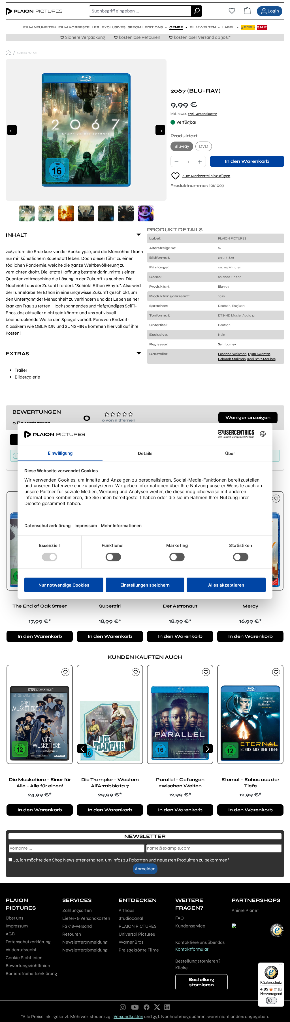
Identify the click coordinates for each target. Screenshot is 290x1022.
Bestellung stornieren (201, 982)
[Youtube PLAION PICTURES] (134, 1007)
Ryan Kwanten (259, 354)
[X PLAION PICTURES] (157, 1007)
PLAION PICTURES (138, 926)
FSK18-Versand (77, 926)
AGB (10, 934)
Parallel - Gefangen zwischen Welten (180, 782)
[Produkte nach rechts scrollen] (208, 748)
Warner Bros (131, 942)
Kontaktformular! (192, 949)
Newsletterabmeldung (85, 950)
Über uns (14, 918)
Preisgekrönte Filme (139, 950)
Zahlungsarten (77, 910)
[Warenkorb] (247, 11)
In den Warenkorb (247, 161)
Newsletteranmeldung (85, 942)
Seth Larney (227, 344)
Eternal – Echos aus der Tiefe (250, 782)
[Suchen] (196, 11)
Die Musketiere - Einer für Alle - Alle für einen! (40, 782)
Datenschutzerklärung (28, 941)
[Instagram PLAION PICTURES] (122, 1007)
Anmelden (145, 868)
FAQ (179, 918)
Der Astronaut (180, 606)
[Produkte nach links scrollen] (82, 748)
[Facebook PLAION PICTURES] (146, 1007)
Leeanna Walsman (232, 354)
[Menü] (281, 966)
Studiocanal (131, 918)
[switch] (271, 1000)
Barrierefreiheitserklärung (31, 973)
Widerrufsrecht (21, 949)
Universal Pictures (137, 934)
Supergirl (110, 606)
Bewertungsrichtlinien (28, 965)
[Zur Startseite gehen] (34, 10)
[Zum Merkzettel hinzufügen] (276, 499)
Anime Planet (245, 910)
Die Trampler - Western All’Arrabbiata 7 (110, 782)
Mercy (250, 606)
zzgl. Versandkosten (202, 114)
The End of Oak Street (39, 606)
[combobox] (140, 11)
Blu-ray (181, 146)
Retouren (71, 934)
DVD (203, 146)
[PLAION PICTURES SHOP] (8, 52)
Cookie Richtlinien (24, 957)
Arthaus (126, 910)
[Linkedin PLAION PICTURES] (167, 1007)
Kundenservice (190, 926)
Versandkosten (128, 1016)
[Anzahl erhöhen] (200, 161)
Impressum (17, 926)
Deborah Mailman (232, 359)
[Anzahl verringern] (176, 161)
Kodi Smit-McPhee (261, 359)
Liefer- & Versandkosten (86, 918)
